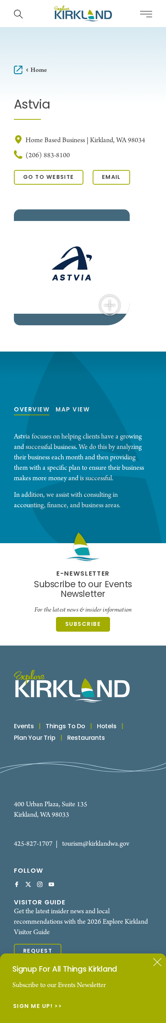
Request (37, 951)
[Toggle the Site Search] (18, 13)
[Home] (83, 13)
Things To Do (65, 727)
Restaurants (86, 738)
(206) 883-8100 (47, 155)
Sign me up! (33, 1007)
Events (24, 727)
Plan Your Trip (35, 738)
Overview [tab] (31, 410)
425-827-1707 (33, 843)
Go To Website (48, 177)
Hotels (107, 727)
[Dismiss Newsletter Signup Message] (157, 962)
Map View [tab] (73, 410)
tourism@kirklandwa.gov (95, 843)
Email (111, 177)
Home (38, 70)
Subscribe (83, 624)
